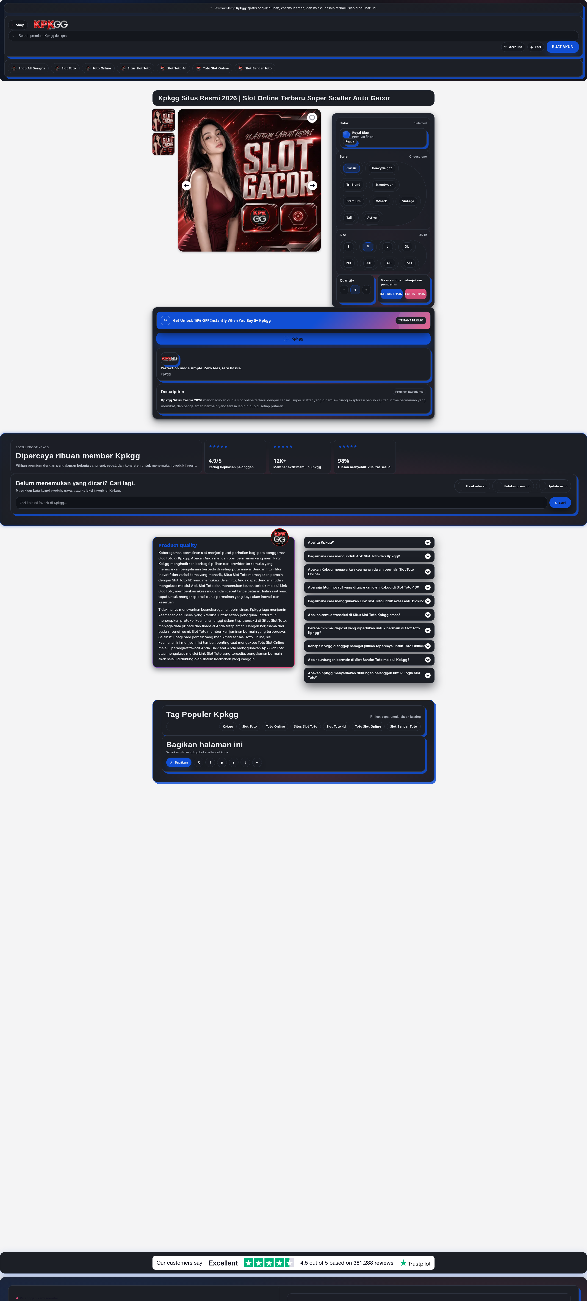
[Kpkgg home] (51, 25)
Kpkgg (166, 374)
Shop (20, 25)
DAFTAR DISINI (392, 294)
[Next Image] (312, 185)
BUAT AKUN (562, 46)
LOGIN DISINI (415, 294)
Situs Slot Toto (305, 726)
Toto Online (275, 726)
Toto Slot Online (368, 726)
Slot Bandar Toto (403, 726)
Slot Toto (249, 726)
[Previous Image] (186, 185)
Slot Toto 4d (336, 726)
